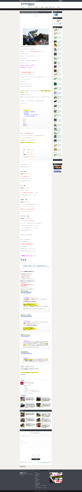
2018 (33, 13)
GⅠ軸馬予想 (27, 13)
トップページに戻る (22, 466)
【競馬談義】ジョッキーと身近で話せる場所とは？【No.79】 (59, 129)
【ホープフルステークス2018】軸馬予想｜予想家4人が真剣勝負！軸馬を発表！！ (30, 399)
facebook (61, 0)
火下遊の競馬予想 (37, 484)
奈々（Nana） (56, 47)
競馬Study (36, 478)
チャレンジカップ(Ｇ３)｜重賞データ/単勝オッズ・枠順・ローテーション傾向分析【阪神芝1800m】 (58, 120)
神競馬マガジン (47, 13)
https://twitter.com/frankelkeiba (30, 383)
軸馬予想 (38, 13)
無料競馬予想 (29, 13)
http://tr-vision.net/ (26, 336)
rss (59, 0)
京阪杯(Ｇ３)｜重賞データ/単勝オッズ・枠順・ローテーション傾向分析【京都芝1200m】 (58, 106)
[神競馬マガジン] (28, 5)
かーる (55, 35)
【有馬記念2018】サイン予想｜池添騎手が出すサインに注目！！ (28, 462)
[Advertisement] (52, 4)
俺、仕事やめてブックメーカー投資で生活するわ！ (41, 485)
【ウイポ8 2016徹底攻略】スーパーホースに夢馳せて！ (41, 487)
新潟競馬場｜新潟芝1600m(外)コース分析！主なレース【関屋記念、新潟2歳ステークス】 (58, 79)
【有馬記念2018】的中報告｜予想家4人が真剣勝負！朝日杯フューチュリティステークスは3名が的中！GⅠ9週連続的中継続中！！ (30, 406)
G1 (25, 13)
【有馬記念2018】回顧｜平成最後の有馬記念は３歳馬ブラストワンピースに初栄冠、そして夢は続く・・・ (43, 462)
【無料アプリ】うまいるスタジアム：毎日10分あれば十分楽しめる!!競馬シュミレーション (58, 150)
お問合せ (36, 475)
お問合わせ (58, 7)
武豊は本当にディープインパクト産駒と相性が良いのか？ (59, 71)
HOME (23, 7)
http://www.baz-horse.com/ (27, 316)
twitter (60, 0)
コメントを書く (42, 13)
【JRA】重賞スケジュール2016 (37, 7)
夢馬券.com (36, 486)
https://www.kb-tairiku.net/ (27, 353)
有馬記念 (35, 13)
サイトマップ (37, 476)
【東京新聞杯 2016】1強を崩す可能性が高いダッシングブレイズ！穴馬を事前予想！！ (30, 425)
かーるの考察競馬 (37, 479)
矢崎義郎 (59, 42)
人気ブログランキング (30, 7)
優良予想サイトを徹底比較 (44, 7)
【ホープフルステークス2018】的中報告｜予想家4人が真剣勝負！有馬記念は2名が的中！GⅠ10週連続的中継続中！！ (46, 400)
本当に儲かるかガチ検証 (52, 7)
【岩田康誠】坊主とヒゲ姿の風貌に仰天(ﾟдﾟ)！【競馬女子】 (59, 63)
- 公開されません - (24, 442)
